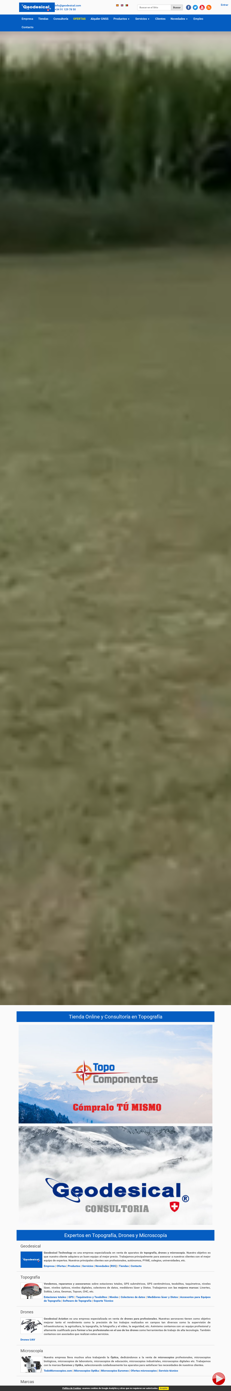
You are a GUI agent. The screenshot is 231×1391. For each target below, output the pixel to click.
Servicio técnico (168, 1370)
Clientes (160, 18)
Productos (120, 18)
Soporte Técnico (103, 1300)
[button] (130, 19)
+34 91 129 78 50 (65, 9)
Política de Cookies (71, 1388)
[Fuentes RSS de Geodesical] (208, 7)
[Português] (127, 5)
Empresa (27, 18)
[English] (122, 5)
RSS (113, 1266)
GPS (71, 1297)
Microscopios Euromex (115, 1370)
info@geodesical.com (68, 5)
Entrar (224, 4)
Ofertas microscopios (144, 1370)
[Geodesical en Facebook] (188, 7)
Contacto (27, 27)
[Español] (37, 7)
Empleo (198, 18)
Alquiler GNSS (99, 18)
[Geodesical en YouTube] (202, 7)
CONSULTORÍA (115, 1167)
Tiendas (43, 18)
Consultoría (60, 18)
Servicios (141, 18)
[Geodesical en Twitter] (195, 7)
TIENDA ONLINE (115, 1066)
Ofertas (79, 18)
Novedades (178, 18)
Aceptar (164, 1388)
